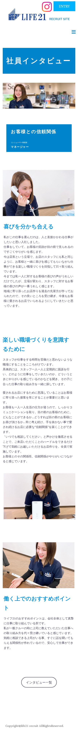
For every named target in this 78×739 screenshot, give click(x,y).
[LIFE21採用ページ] (39, 15)
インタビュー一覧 (39, 682)
